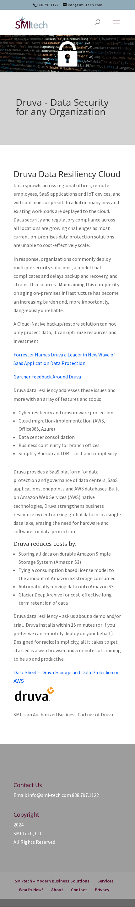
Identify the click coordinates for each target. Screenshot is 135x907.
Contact (79, 890)
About (57, 890)
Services (105, 881)
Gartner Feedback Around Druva (47, 376)
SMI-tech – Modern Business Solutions (52, 881)
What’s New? (31, 890)
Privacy (102, 890)
